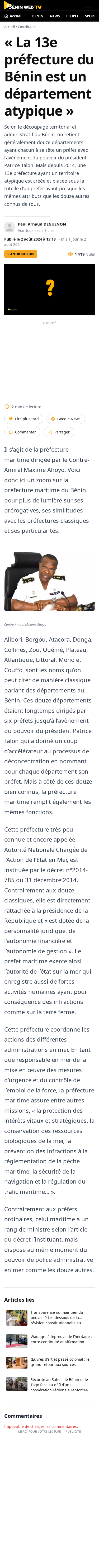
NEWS (55, 16)
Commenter (25, 431)
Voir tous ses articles (36, 230)
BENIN (38, 16)
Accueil (9, 27)
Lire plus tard (27, 418)
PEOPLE (72, 16)
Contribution (27, 27)
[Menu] (88, 5)
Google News (69, 418)
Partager (62, 431)
